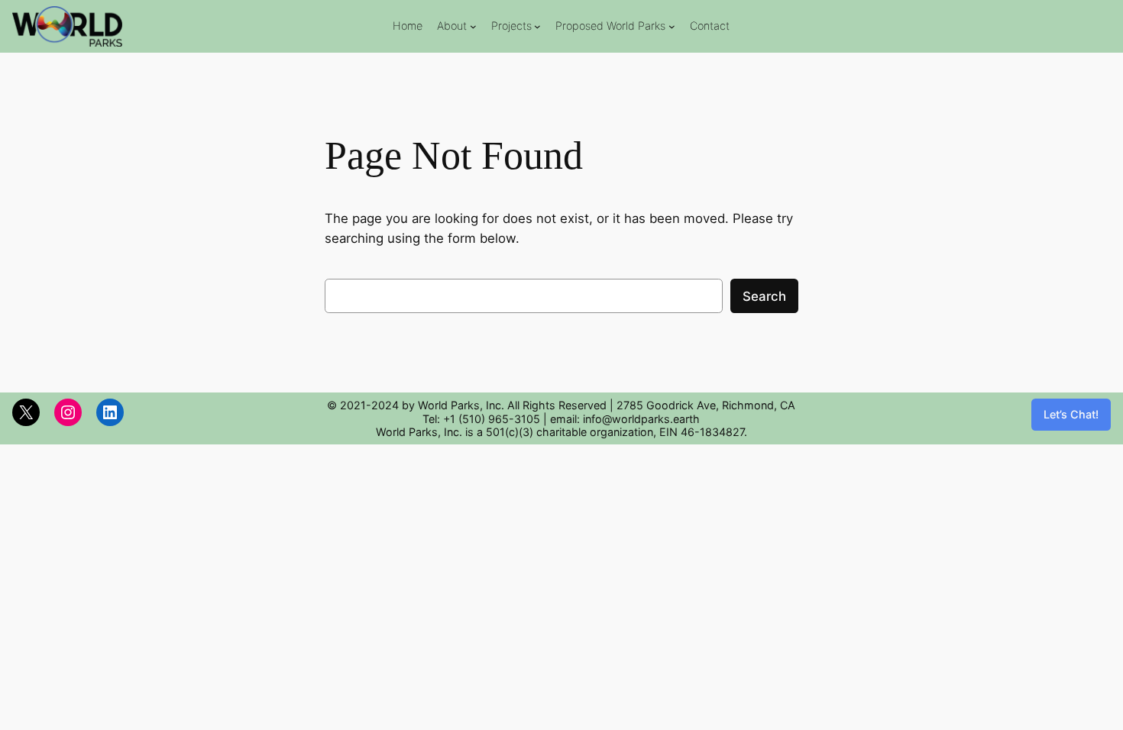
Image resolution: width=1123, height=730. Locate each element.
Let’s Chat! (1071, 414)
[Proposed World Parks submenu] (671, 26)
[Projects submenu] (537, 26)
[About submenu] (473, 26)
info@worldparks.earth (641, 418)
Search (764, 296)
